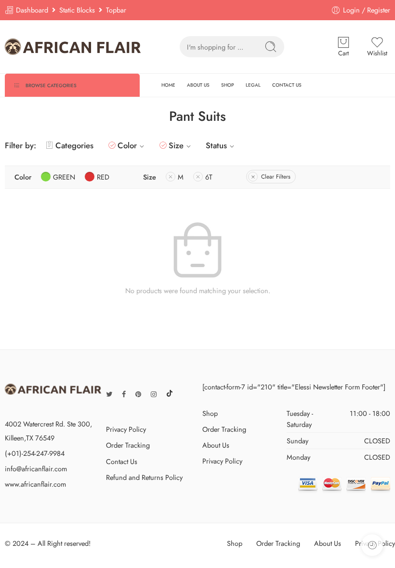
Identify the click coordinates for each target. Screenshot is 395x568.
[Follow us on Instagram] (154, 394)
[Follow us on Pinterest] (138, 394)
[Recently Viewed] (372, 545)
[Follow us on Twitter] (109, 394)
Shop (210, 413)
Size (176, 145)
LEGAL (253, 85)
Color (127, 145)
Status (216, 145)
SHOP (227, 85)
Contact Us (121, 461)
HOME (168, 85)
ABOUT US (198, 85)
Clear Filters (275, 176)
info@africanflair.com (36, 469)
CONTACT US (287, 85)
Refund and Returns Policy (144, 477)
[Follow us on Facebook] (124, 394)
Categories (74, 145)
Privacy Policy (126, 429)
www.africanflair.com (35, 484)
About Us (215, 445)
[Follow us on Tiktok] (169, 394)
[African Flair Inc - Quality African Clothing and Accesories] (73, 46)
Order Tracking (128, 445)
